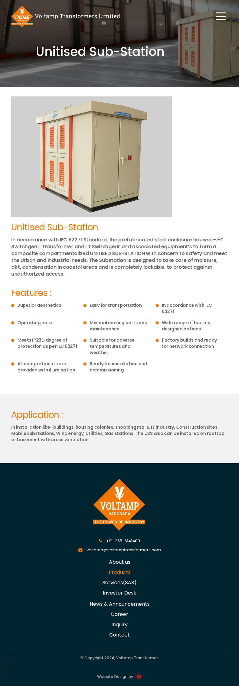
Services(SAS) (119, 582)
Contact (119, 634)
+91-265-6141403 (122, 541)
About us (119, 562)
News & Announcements (120, 604)
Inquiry (119, 624)
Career (119, 614)
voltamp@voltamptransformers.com (123, 550)
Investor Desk (119, 592)
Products (120, 572)
